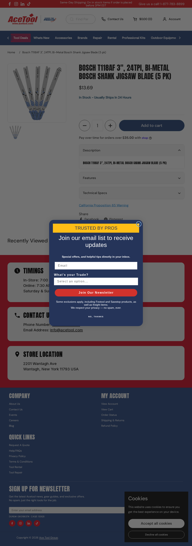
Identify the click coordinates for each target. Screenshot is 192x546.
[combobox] (95, 281)
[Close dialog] (138, 224)
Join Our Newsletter (96, 292)
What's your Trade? (71, 274)
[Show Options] (134, 281)
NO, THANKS (96, 317)
